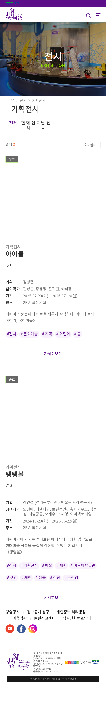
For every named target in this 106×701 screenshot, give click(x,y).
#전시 (11, 334)
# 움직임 (71, 578)
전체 (13, 123)
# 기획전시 (29, 565)
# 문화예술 (29, 334)
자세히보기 (53, 354)
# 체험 (61, 565)
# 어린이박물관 (83, 565)
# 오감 (12, 578)
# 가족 (47, 334)
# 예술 (47, 565)
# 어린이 (63, 334)
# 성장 (55, 578)
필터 (93, 145)
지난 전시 (43, 125)
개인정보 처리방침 (71, 612)
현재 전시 (28, 125)
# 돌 (77, 334)
